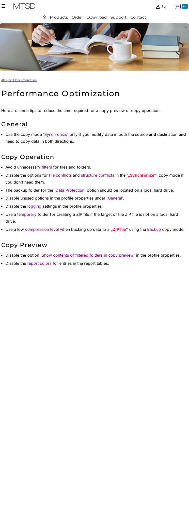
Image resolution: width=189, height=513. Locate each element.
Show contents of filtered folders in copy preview (88, 255)
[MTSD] (24, 7)
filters (47, 167)
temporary (26, 214)
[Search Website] (164, 6)
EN (185, 6)
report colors (39, 263)
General (115, 198)
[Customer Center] (158, 6)
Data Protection (70, 190)
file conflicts (60, 175)
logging (34, 206)
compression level (42, 229)
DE (177, 6)
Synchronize (55, 134)
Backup (154, 229)
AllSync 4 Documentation (19, 80)
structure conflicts (97, 175)
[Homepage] (44, 17)
